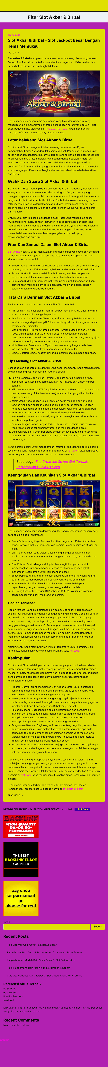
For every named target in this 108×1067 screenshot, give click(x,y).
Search (7, 921)
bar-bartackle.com (72, 788)
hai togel (72, 450)
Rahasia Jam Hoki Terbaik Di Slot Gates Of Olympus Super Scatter (44, 952)
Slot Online (14, 251)
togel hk (4, 1039)
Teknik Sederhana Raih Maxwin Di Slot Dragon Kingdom (38, 967)
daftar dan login (29, 1007)
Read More (15, 795)
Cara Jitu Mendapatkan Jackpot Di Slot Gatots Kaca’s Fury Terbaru (44, 975)
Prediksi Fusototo (13, 996)
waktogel (8, 1000)
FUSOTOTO (9, 988)
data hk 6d (9, 992)
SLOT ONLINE (14, 35)
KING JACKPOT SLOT (56, 128)
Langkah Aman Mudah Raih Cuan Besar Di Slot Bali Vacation (41, 960)
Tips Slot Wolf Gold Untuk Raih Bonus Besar (32, 944)
